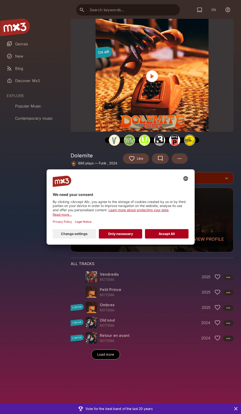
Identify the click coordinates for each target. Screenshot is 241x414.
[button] (152, 276)
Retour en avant (114, 335)
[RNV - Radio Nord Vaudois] (129, 140)
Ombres (107, 305)
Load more (105, 354)
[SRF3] (159, 140)
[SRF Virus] (144, 140)
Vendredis (109, 274)
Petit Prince (110, 289)
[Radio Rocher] (189, 140)
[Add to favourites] (217, 277)
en (214, 10)
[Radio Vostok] (114, 140)
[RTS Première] (174, 140)
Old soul (107, 320)
